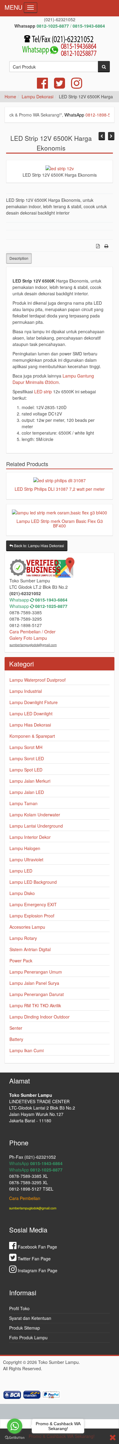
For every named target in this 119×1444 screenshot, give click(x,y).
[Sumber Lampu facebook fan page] (42, 86)
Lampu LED (20, 871)
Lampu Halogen (24, 848)
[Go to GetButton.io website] (14, 1438)
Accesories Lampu (27, 927)
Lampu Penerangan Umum (35, 972)
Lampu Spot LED (25, 770)
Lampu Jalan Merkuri (29, 781)
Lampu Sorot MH (25, 747)
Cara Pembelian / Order (32, 632)
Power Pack (20, 961)
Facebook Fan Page (36, 1247)
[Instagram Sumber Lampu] (76, 86)
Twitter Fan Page (33, 1259)
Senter (15, 1028)
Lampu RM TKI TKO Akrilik (35, 1005)
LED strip (43, 391)
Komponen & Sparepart (32, 736)
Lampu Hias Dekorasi (30, 725)
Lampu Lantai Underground (36, 826)
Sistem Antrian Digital (30, 949)
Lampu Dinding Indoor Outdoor (39, 1017)
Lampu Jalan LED (26, 792)
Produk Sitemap (24, 1328)
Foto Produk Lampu (28, 1337)
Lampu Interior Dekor (30, 837)
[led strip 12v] (59, 168)
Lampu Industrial (25, 691)
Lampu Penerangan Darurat (36, 994)
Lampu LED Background (33, 882)
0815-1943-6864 (51, 600)
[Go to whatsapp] (14, 1426)
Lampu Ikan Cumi (26, 1050)
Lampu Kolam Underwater (34, 815)
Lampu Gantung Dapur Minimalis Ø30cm (53, 379)
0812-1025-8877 (51, 606)
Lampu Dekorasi (37, 96)
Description (18, 258)
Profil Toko (19, 1308)
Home (10, 96)
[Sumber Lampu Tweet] (59, 86)
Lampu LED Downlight (30, 713)
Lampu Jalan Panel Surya (34, 983)
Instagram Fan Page (36, 1270)
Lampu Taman (23, 803)
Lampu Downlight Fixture (33, 702)
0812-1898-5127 (91, 115)
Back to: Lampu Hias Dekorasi (38, 545)
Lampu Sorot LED (26, 758)
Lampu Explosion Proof (31, 916)
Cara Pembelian (24, 1198)
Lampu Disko (22, 893)
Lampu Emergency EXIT (33, 904)
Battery (16, 1039)
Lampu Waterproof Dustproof (37, 680)
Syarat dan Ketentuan (30, 1318)
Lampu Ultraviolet (26, 859)
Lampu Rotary (23, 938)
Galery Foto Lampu (28, 638)
